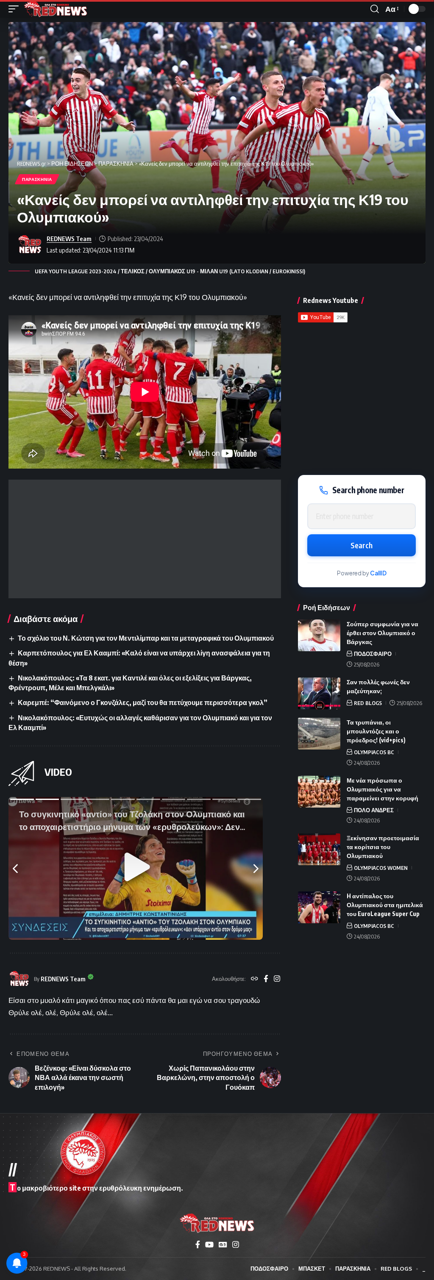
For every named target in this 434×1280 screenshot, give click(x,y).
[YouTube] (209, 1244)
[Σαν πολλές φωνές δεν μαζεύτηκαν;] (319, 693)
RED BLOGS (368, 703)
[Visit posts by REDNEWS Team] (29, 244)
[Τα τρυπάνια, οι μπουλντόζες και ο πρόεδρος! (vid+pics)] (319, 734)
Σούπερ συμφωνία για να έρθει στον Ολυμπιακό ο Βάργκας (382, 632)
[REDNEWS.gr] (55, 9)
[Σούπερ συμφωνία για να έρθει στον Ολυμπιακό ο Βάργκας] (319, 635)
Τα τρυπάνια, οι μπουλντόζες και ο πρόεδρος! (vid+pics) (376, 731)
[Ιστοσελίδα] (254, 979)
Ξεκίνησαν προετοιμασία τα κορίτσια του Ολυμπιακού (383, 846)
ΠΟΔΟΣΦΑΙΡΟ (373, 653)
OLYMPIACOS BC (374, 752)
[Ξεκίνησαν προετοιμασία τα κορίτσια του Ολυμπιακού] (319, 849)
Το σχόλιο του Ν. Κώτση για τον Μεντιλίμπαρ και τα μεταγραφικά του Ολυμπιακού (146, 638)
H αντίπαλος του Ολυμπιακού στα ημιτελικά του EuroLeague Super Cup (385, 904)
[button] (15, 9)
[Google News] (223, 1244)
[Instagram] (277, 979)
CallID (378, 573)
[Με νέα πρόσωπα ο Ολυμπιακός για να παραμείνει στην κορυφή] (319, 792)
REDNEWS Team (69, 238)
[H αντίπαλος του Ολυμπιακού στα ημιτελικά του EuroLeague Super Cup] (319, 907)
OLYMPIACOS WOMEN (381, 867)
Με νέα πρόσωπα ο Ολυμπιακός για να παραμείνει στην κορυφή (382, 789)
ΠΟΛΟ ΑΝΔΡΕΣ (374, 810)
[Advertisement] (144, 539)
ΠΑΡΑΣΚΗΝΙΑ (37, 179)
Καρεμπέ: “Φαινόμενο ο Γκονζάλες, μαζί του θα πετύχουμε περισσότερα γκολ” (142, 702)
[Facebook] (266, 979)
